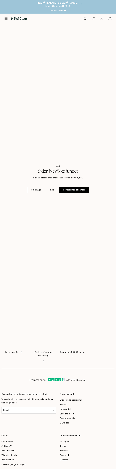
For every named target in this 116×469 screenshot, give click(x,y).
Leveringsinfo (11, 352)
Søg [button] (52, 190)
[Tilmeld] (53, 410)
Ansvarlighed (8, 459)
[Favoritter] (93, 18)
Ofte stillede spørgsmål (71, 400)
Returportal (65, 409)
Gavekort (64, 423)
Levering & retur (67, 413)
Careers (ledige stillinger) (14, 464)
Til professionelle (10, 455)
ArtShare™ (7, 446)
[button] (6, 18)
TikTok (63, 446)
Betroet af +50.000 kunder (72, 352)
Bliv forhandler (8, 450)
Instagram (64, 441)
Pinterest (64, 450)
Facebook (64, 455)
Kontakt (63, 404)
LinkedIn (64, 459)
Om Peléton (7, 441)
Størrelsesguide (67, 418)
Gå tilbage (36, 190)
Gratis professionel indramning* (43, 354)
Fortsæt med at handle (74, 190)
